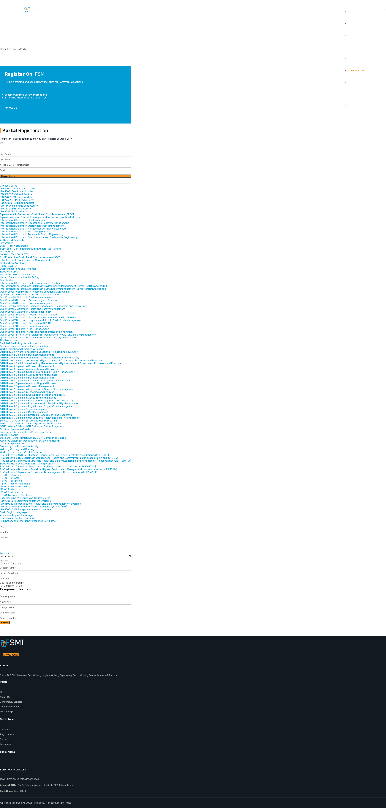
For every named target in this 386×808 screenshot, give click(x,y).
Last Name (5, 159)
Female (17, 563)
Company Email (7, 613)
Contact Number (8, 568)
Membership (357, 94)
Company (9, 585)
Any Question (11, 654)
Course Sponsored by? (12, 582)
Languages (356, 47)
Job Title (4, 578)
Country (4, 532)
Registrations (358, 70)
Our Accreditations (362, 82)
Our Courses (357, 35)
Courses (4, 739)
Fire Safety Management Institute (51, 802)
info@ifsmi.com (11, 3)
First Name (5, 154)
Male (6, 563)
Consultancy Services (363, 58)
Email (2, 170)
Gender (4, 560)
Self (21, 585)
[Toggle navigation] (384, 9)
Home (353, 11)
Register (4, 622)
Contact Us (357, 106)
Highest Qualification (10, 573)
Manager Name (7, 607)
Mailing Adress (7, 602)
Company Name (8, 596)
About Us (355, 23)
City (2, 526)
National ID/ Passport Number (14, 165)
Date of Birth (4, 553)
